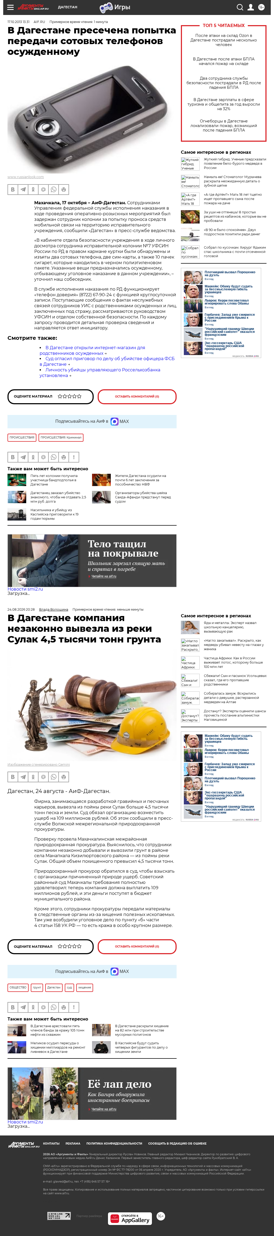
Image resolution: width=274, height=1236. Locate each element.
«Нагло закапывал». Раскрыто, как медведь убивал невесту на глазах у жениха (234, 644)
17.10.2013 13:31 (18, 22)
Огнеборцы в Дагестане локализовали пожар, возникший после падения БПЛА (224, 126)
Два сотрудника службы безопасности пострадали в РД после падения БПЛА (224, 83)
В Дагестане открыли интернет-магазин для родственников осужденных (92, 350)
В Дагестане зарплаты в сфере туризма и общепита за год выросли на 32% (224, 104)
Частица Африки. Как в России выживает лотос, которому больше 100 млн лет (233, 662)
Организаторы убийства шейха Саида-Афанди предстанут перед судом (143, 497)
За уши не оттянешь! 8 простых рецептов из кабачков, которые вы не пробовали (235, 216)
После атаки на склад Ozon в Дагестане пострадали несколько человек (224, 40)
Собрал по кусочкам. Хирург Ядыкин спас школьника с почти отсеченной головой (235, 251)
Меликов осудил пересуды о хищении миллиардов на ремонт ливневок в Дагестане (58, 1047)
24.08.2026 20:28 (21, 609)
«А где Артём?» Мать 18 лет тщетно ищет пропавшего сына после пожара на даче (233, 198)
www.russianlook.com (25, 177)
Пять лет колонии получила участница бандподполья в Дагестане (54, 480)
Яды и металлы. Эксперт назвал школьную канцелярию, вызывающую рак (230, 627)
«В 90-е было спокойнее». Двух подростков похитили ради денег (232, 232)
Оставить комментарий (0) (137, 396)
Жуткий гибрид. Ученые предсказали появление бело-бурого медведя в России (235, 163)
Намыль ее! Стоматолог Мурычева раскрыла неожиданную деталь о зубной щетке (232, 181)
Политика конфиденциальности (114, 1143)
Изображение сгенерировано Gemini (38, 765)
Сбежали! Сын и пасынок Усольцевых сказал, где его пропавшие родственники (235, 680)
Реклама (73, 1143)
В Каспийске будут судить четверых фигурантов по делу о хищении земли (141, 1047)
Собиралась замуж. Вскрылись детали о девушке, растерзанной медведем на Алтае (231, 697)
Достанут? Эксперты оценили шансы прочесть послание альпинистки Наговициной (235, 715)
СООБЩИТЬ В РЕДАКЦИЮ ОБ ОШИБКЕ (177, 1143)
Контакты (51, 1143)
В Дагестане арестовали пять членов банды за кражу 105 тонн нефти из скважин (57, 1030)
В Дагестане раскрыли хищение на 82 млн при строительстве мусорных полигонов (142, 1030)
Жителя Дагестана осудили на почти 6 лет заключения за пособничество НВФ (140, 480)
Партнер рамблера (89, 1216)
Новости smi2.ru (25, 589)
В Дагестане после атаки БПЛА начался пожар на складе (223, 61)
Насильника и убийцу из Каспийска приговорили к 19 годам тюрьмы (54, 514)
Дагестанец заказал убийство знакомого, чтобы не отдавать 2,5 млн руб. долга (58, 497)
